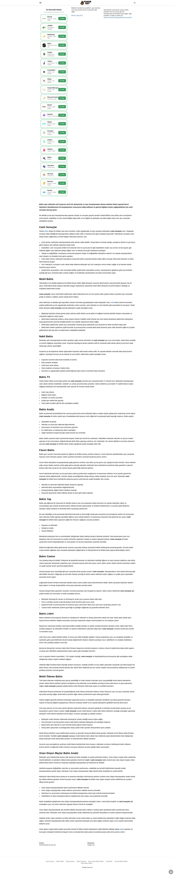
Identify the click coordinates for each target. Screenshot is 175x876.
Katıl (63, 18)
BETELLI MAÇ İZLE (77, 15)
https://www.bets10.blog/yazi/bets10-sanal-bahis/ (118, 17)
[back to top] (171, 872)
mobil (112, 302)
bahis (46, 231)
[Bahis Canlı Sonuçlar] (87, 2)
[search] (135, 3)
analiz (122, 829)
